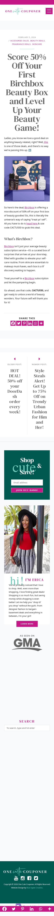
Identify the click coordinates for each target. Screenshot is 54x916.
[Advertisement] (27, 686)
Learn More (27, 624)
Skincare (37, 44)
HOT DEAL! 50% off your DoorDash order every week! (14, 391)
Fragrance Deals (21, 44)
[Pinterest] (24, 323)
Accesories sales (19, 40)
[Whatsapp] (35, 323)
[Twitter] (18, 323)
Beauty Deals (37, 40)
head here (32, 223)
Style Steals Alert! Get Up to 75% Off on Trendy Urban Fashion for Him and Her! (39, 399)
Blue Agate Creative (34, 888)
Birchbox (29, 207)
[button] (49, 11)
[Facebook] (13, 323)
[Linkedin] (29, 323)
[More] (41, 323)
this (46, 142)
